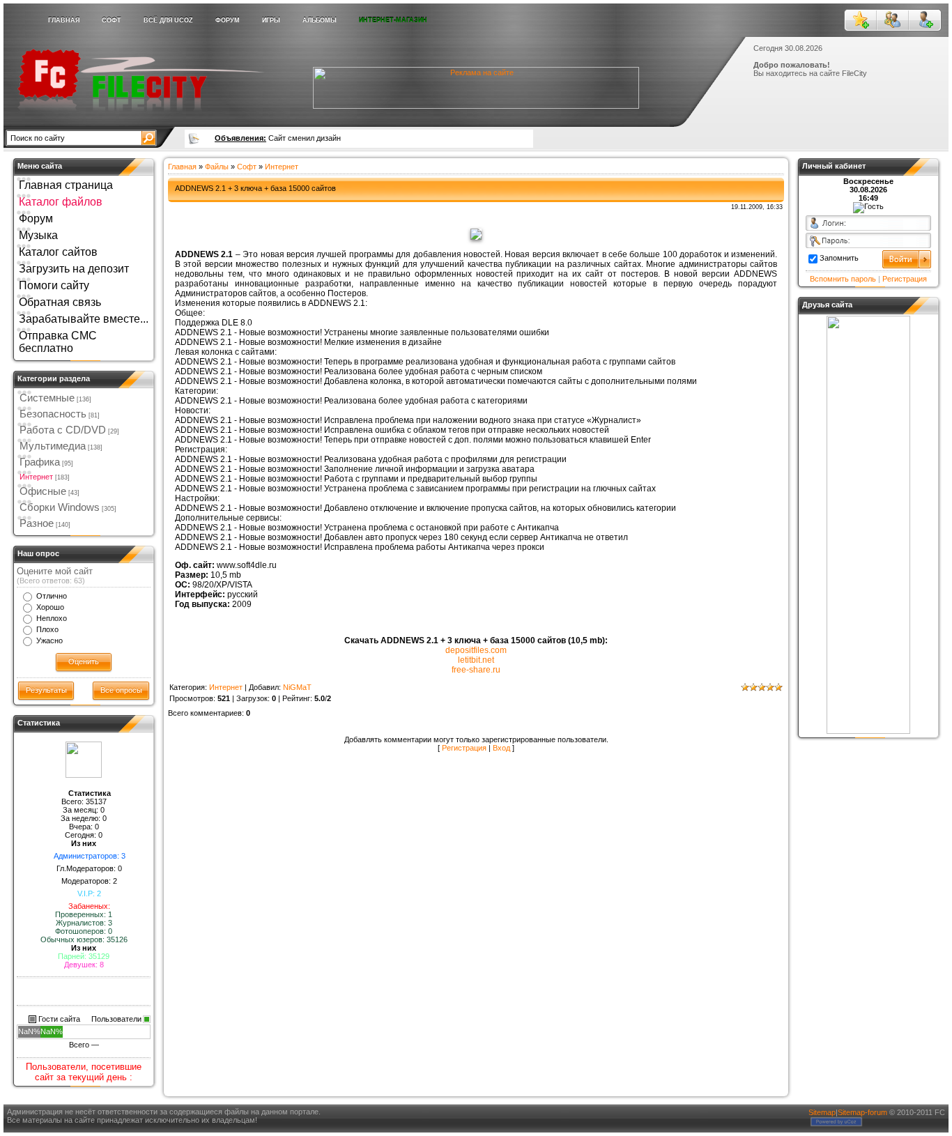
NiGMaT (297, 687)
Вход (501, 748)
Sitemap (822, 1112)
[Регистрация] (925, 20)
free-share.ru (476, 670)
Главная (182, 166)
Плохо (47, 629)
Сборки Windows (60, 507)
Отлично (51, 596)
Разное (37, 523)
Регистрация (464, 748)
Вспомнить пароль (843, 279)
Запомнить (839, 258)
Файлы (217, 166)
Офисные (43, 491)
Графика (40, 462)
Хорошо (50, 607)
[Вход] (893, 20)
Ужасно (49, 640)
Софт (246, 166)
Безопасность (53, 414)
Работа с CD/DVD (63, 430)
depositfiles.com (476, 650)
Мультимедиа (53, 446)
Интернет (36, 477)
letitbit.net (476, 660)
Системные (47, 398)
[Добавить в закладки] (860, 20)
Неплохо (51, 618)
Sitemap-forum (862, 1112)
